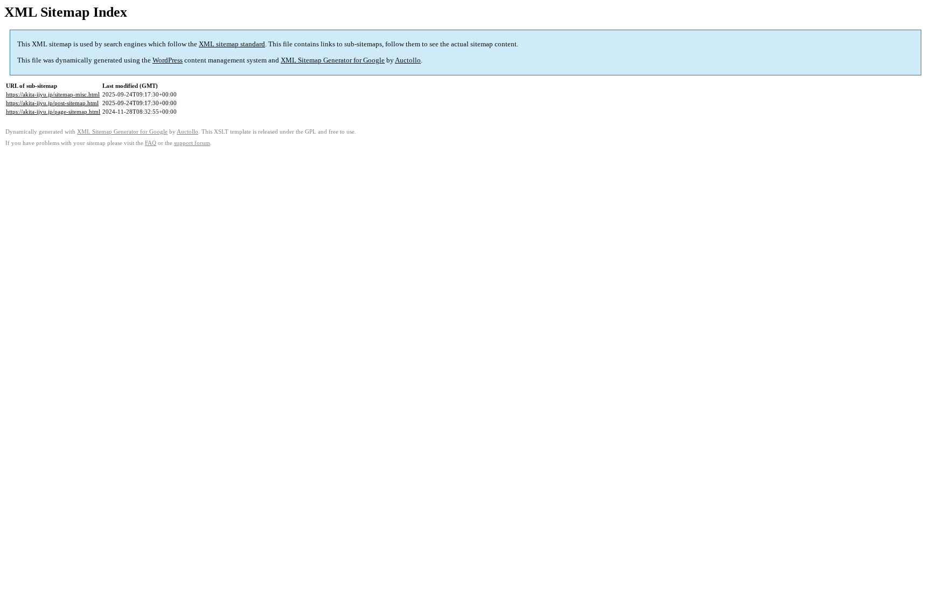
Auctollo (408, 60)
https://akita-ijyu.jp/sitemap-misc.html (53, 94)
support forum (192, 143)
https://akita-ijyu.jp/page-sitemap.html (53, 111)
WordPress (167, 60)
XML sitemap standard (232, 44)
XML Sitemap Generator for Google (333, 60)
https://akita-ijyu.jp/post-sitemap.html (52, 103)
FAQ (150, 143)
